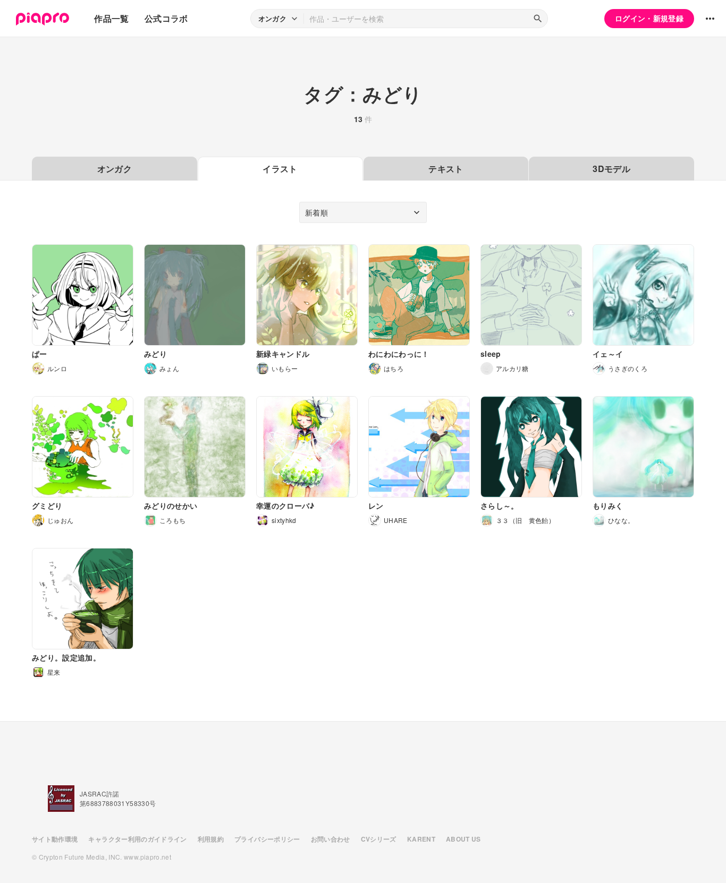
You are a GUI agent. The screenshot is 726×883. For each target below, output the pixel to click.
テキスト (445, 168)
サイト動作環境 (55, 839)
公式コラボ (166, 18)
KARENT (421, 839)
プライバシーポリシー (267, 839)
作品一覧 (111, 18)
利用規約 (211, 839)
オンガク (114, 168)
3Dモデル (611, 168)
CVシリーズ (378, 839)
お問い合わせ (330, 839)
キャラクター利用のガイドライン (137, 839)
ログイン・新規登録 (649, 18)
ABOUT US (463, 839)
